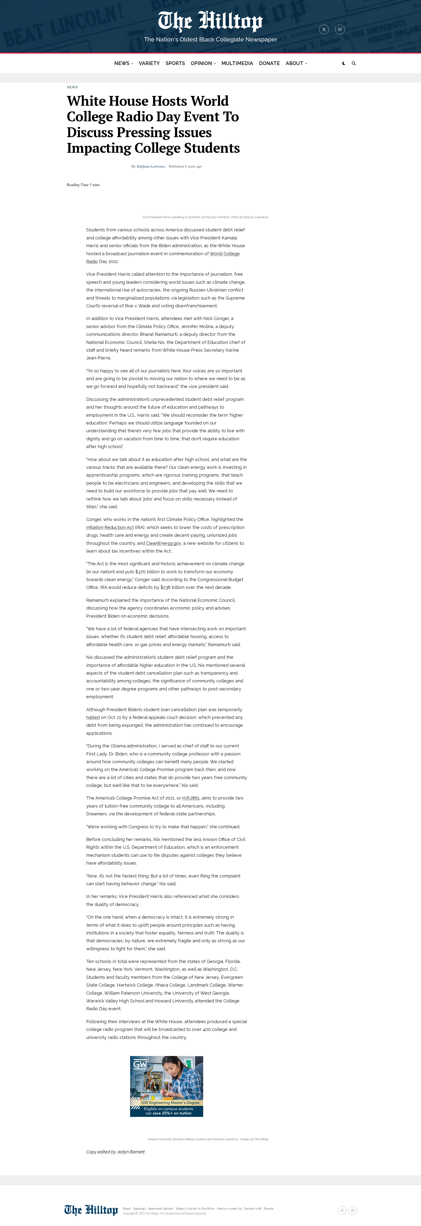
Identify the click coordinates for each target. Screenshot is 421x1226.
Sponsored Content (160, 1208)
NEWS (121, 63)
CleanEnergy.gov (163, 543)
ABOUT (294, 63)
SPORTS (175, 63)
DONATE (269, 63)
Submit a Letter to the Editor (195, 1208)
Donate (268, 1208)
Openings (139, 1208)
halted (93, 717)
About (127, 1208)
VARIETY (149, 63)
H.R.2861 (191, 798)
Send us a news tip (229, 1208)
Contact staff (252, 1208)
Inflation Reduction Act (110, 527)
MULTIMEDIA (237, 63)
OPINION (201, 63)
